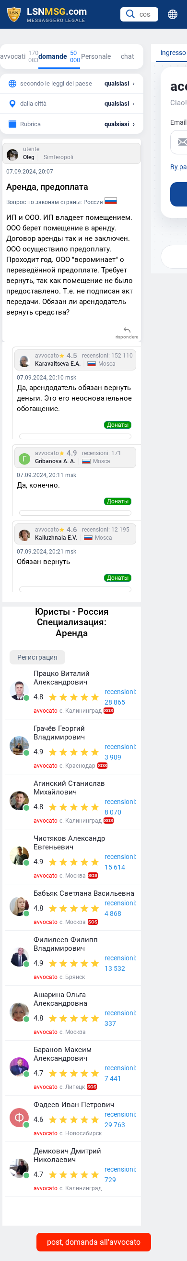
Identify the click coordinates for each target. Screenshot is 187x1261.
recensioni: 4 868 (120, 908)
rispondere (127, 336)
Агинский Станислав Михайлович (69, 787)
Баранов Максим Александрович (63, 1054)
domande (59, 56)
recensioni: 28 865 (120, 697)
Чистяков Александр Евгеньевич (69, 842)
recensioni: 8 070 (120, 807)
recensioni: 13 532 (120, 963)
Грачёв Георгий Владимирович (59, 732)
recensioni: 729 (120, 1174)
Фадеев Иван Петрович (74, 1104)
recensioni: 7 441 (120, 1073)
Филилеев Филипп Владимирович (66, 944)
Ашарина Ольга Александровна (60, 999)
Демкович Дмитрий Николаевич (67, 1155)
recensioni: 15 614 (120, 862)
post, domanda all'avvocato (93, 1242)
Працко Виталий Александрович (62, 677)
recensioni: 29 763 (120, 1119)
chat (127, 56)
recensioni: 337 (120, 1018)
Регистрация (37, 657)
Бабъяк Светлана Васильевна (84, 893)
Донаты (118, 425)
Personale (96, 56)
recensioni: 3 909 (120, 752)
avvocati (19, 56)
